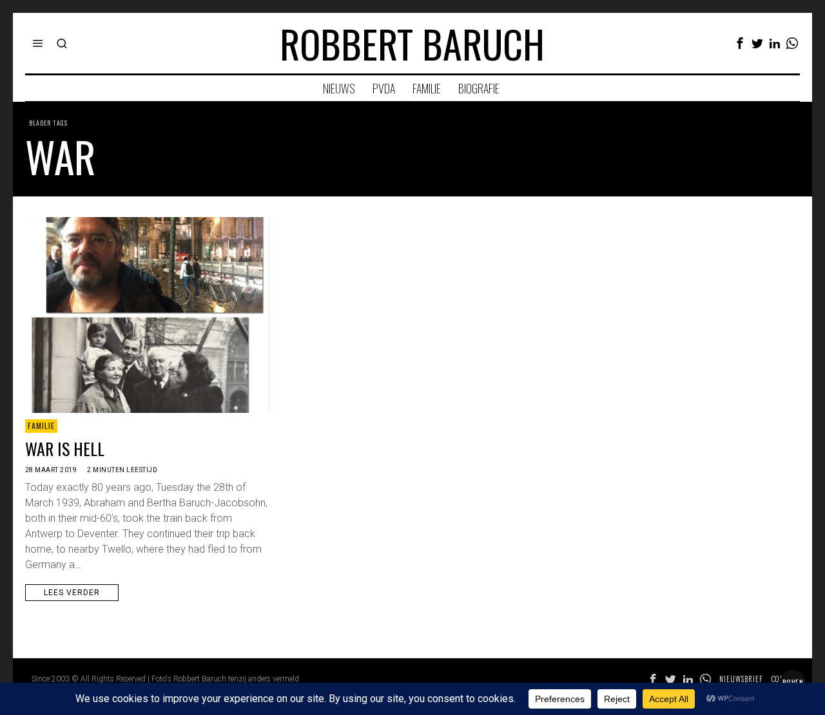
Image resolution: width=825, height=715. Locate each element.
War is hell (64, 449)
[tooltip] (740, 43)
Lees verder (72, 592)
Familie (41, 425)
